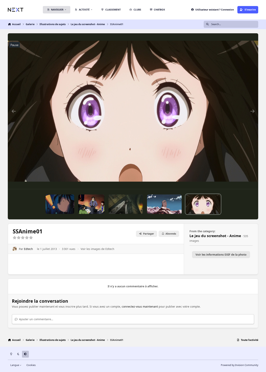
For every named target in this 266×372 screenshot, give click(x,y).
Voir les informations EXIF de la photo (221, 254)
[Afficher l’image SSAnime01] (203, 204)
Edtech (28, 249)
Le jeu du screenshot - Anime (215, 235)
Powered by (239, 365)
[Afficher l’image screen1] (60, 204)
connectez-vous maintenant (140, 306)
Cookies (31, 365)
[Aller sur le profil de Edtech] (15, 249)
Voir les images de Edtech (97, 249)
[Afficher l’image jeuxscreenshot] (125, 204)
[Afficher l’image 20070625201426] (164, 204)
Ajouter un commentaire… (35, 319)
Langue (15, 365)
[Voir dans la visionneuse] (133, 111)
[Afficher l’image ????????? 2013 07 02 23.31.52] (91, 204)
